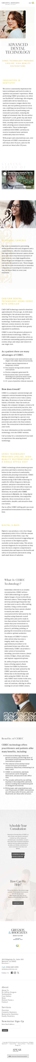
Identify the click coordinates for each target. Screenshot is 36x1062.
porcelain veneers (19, 653)
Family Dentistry (8, 1016)
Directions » (5, 963)
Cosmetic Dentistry (9, 1012)
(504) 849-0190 (10, 967)
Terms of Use (13, 1043)
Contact (5, 1002)
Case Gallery (6, 996)
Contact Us (18, 903)
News (4, 998)
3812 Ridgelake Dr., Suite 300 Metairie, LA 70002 (13, 960)
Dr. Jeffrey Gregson (11, 662)
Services (6, 1007)
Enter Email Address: (8, 1024)
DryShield (9, 98)
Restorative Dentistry (10, 1014)
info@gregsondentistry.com (9, 969)
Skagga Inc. (18, 1045)
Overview (5, 1010)
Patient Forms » (8, 1000)
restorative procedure (11, 113)
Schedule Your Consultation (18, 855)
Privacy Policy (21, 1043)
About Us (5, 990)
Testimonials (7, 994)
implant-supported (15, 658)
